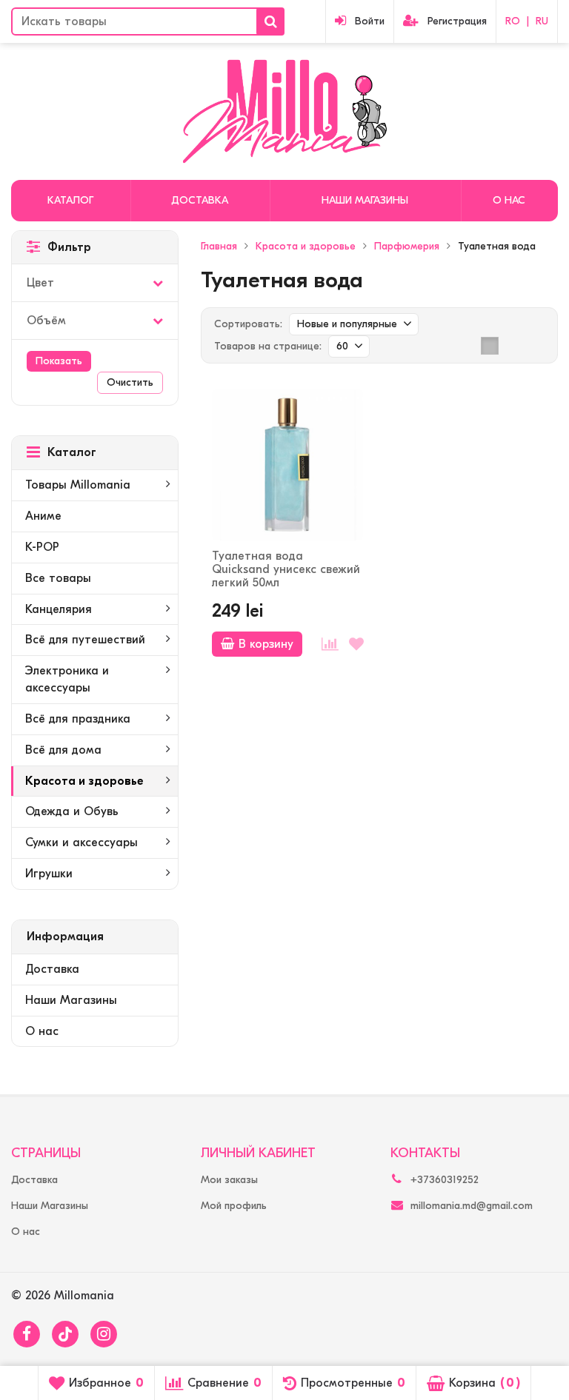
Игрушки (49, 873)
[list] (513, 346)
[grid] (490, 346)
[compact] (536, 346)
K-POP (42, 547)
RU (542, 21)
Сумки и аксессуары (81, 842)
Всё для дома (63, 750)
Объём (46, 320)
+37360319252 (444, 1179)
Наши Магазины (365, 200)
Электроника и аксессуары (67, 679)
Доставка (199, 200)
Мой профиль (234, 1205)
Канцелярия (58, 609)
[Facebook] (26, 1334)
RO (512, 21)
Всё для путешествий (85, 639)
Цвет (40, 282)
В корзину (266, 644)
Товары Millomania (77, 485)
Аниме (43, 516)
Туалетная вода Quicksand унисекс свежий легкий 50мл (286, 569)
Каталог (70, 200)
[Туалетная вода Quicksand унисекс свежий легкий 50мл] (287, 464)
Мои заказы (229, 1179)
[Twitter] (65, 1334)
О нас (509, 200)
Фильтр (69, 247)
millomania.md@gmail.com (471, 1205)
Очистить (130, 382)
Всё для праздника (77, 719)
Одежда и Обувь (72, 811)
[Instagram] (103, 1334)
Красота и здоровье (84, 781)
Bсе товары (58, 578)
